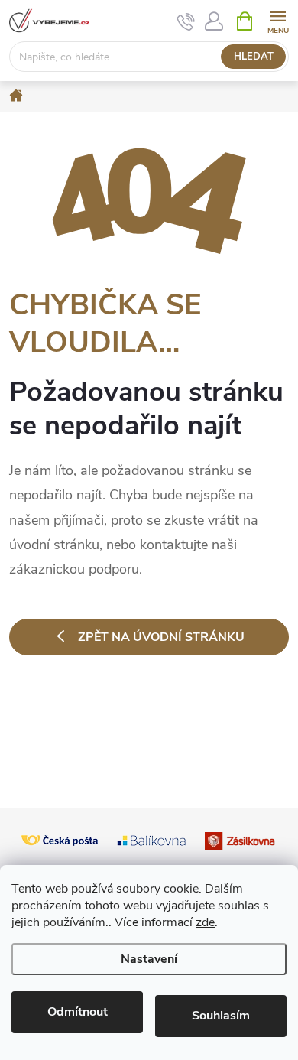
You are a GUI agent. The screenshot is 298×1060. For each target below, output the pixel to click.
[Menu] (278, 20)
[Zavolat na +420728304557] (186, 21)
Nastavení (149, 959)
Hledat (254, 56)
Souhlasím (221, 1015)
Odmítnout (77, 1011)
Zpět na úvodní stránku (161, 637)
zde (205, 922)
